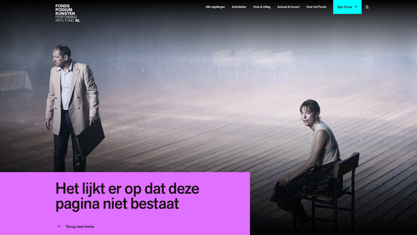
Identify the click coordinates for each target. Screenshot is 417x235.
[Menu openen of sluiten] (367, 7)
